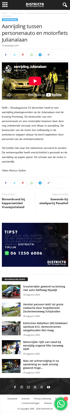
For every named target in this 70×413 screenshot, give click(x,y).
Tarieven (48, 403)
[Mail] (28, 387)
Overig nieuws (17, 13)
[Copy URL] (48, 54)
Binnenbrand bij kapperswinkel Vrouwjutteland (13, 203)
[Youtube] (49, 387)
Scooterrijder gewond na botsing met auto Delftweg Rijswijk (44, 288)
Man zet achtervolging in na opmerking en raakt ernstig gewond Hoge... (41, 364)
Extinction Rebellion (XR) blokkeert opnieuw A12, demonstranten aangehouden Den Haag (45, 326)
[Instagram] (22, 387)
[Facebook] (5, 54)
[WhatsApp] (31, 54)
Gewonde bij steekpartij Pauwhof (53, 201)
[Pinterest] (23, 54)
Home (4, 13)
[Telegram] (40, 54)
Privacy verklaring (42, 398)
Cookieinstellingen (31, 403)
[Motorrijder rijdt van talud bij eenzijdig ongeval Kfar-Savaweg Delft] (11, 347)
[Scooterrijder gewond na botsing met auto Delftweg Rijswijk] (11, 292)
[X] (14, 54)
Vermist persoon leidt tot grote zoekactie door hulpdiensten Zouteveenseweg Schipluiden (43, 308)
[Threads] (55, 387)
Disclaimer (12, 398)
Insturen (26, 398)
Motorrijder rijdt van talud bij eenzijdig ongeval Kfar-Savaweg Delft (43, 345)
